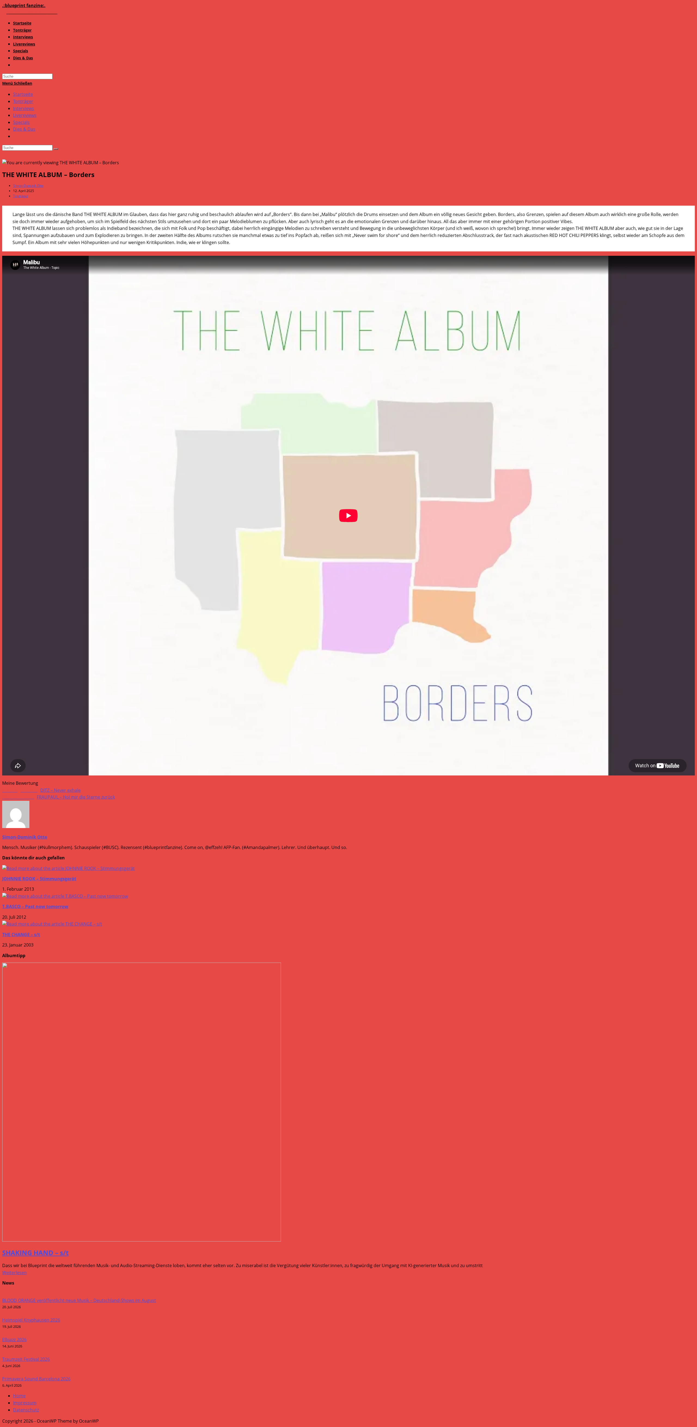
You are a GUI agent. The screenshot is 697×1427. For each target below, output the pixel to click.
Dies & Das (24, 129)
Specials (21, 122)
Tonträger (23, 101)
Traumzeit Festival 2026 (26, 1359)
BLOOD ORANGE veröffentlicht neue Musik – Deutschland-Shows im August (79, 1300)
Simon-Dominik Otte (28, 185)
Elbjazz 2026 (14, 1340)
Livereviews (24, 115)
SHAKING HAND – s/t (35, 1252)
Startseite (23, 94)
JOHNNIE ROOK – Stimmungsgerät (39, 879)
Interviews (23, 108)
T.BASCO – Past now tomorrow (35, 906)
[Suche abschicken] (56, 149)
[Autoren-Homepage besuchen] (15, 826)
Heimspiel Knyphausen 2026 (31, 1320)
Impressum (24, 1403)
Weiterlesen (14, 1273)
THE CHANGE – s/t (21, 935)
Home (19, 1396)
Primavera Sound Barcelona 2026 (36, 1379)
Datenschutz (26, 1410)
